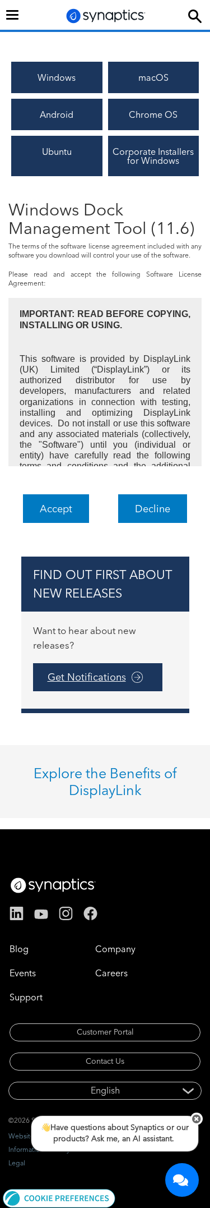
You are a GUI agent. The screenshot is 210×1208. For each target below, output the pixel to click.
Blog (19, 948)
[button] (59, 1197)
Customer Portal (105, 1032)
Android (56, 114)
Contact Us (105, 1061)
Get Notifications (87, 676)
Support (26, 997)
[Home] (106, 16)
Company (115, 948)
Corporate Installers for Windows (153, 156)
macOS (153, 77)
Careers (111, 973)
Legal (16, 1163)
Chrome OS (153, 114)
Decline (152, 508)
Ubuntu (57, 151)
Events (23, 973)
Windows (57, 77)
